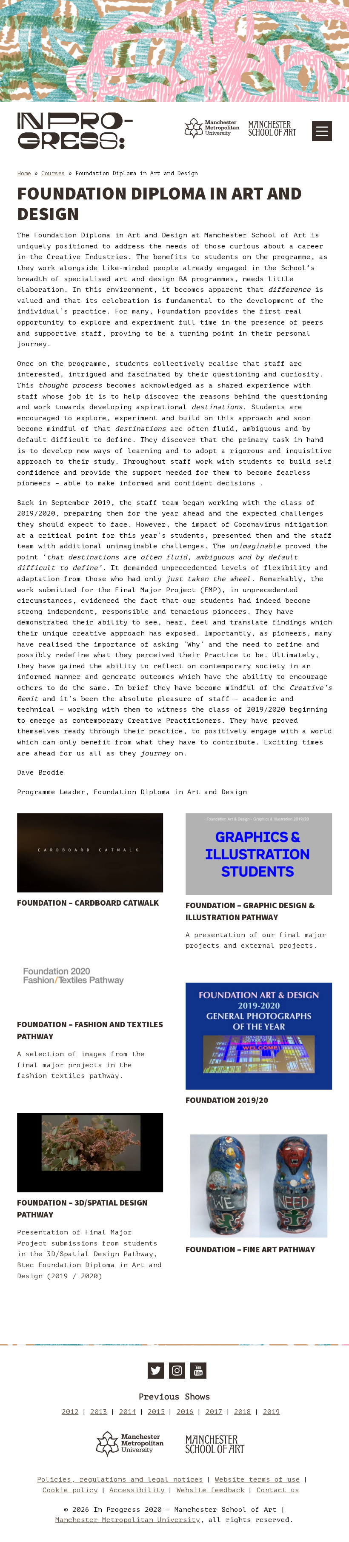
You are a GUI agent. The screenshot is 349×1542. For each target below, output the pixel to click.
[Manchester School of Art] (219, 1446)
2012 (70, 1412)
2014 (127, 1412)
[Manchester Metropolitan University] (130, 1446)
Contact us (278, 1490)
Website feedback (211, 1490)
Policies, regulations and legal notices (120, 1479)
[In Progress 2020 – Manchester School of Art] (77, 131)
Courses (53, 173)
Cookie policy (70, 1490)
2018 (242, 1412)
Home (24, 173)
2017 (214, 1412)
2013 (98, 1412)
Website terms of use (257, 1479)
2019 (271, 1412)
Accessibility (137, 1490)
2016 (185, 1412)
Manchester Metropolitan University (127, 1520)
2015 (156, 1412)
